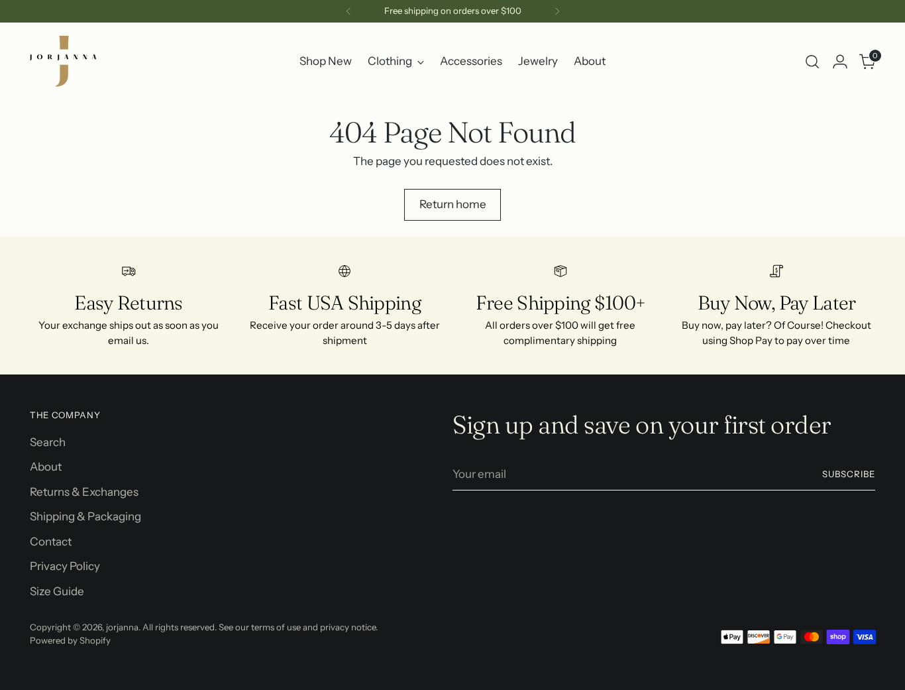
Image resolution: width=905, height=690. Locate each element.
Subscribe (848, 474)
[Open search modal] (812, 61)
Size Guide (57, 591)
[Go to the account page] (840, 61)
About (46, 466)
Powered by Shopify (70, 640)
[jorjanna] (63, 61)
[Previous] (348, 11)
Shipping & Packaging (85, 516)
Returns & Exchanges (84, 491)
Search (48, 442)
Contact (51, 541)
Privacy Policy (65, 566)
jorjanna (122, 627)
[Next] (557, 11)
